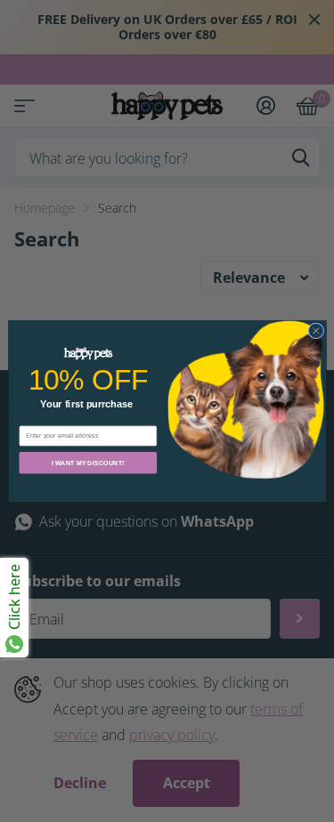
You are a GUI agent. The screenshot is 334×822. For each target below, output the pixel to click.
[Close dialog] (315, 331)
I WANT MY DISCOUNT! (88, 462)
